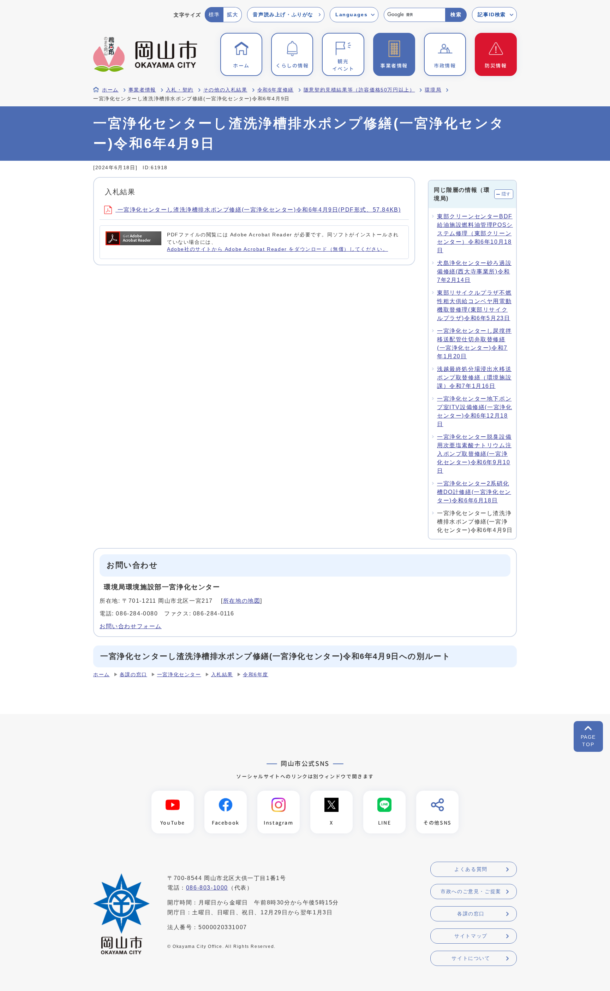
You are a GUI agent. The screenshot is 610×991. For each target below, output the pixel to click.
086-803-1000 (207, 888)
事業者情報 (142, 90)
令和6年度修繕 (275, 90)
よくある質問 (471, 869)
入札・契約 (179, 90)
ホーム (110, 90)
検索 (455, 14)
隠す (506, 194)
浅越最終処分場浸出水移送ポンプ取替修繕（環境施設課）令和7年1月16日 (474, 377)
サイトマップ (471, 936)
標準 (214, 14)
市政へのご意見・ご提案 (471, 891)
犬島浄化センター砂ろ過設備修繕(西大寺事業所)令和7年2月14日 (474, 271)
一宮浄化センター (179, 674)
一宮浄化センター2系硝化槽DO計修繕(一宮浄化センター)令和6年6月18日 (474, 491)
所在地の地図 (242, 601)
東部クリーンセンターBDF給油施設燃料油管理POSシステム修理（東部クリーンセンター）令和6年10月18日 (475, 233)
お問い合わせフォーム (131, 626)
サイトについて (470, 958)
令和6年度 (255, 674)
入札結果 (222, 674)
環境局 (433, 90)
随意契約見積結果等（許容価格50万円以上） (359, 90)
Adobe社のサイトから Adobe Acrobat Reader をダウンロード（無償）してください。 (277, 249)
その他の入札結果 (225, 90)
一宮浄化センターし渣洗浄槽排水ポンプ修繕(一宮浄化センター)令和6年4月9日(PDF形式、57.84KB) (258, 210)
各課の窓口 (133, 674)
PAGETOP (588, 740)
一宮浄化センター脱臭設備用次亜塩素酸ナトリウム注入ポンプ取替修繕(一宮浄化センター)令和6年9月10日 (474, 454)
